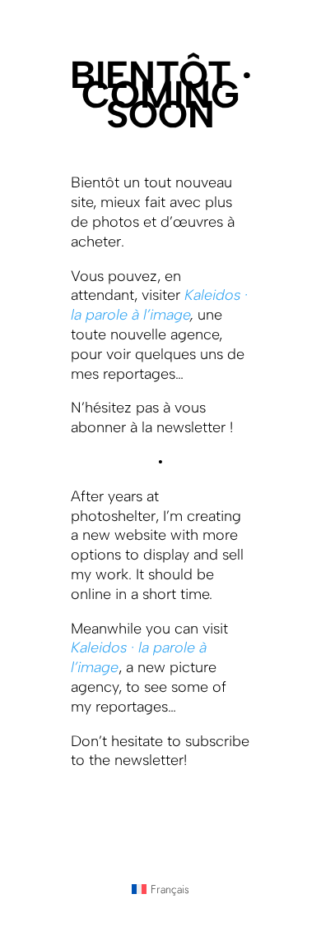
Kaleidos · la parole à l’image (159, 305)
